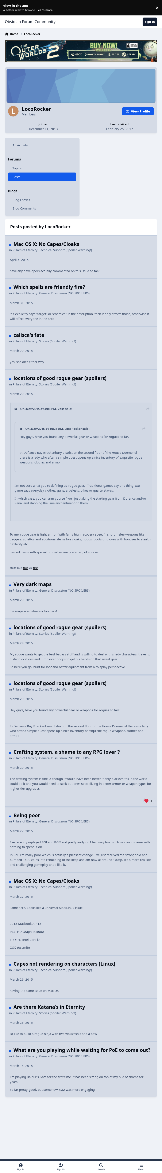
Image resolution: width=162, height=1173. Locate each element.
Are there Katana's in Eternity (49, 1006)
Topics (17, 168)
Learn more (8, 7)
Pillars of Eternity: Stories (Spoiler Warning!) (44, 341)
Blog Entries (21, 200)
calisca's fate (29, 335)
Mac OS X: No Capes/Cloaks (46, 244)
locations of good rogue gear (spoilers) (60, 378)
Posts (16, 177)
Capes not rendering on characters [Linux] (64, 963)
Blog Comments (24, 208)
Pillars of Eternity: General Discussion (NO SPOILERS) (51, 293)
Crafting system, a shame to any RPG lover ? (67, 751)
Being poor (27, 815)
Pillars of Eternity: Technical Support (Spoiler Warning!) (52, 250)
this (25, 568)
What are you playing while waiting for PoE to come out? (82, 1050)
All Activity (20, 145)
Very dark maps (32, 584)
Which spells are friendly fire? (49, 287)
